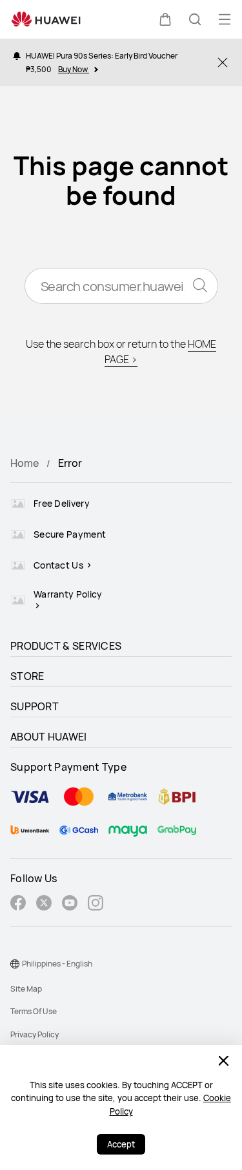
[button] (165, 19)
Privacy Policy (34, 1034)
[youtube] (69, 904)
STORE (27, 676)
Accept (121, 1144)
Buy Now (73, 69)
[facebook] (18, 904)
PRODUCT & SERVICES (65, 645)
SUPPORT (34, 706)
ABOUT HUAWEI (48, 736)
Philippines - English (57, 963)
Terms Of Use (33, 1011)
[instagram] (95, 904)
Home (24, 463)
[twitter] (44, 904)
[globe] (14, 963)
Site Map (26, 988)
